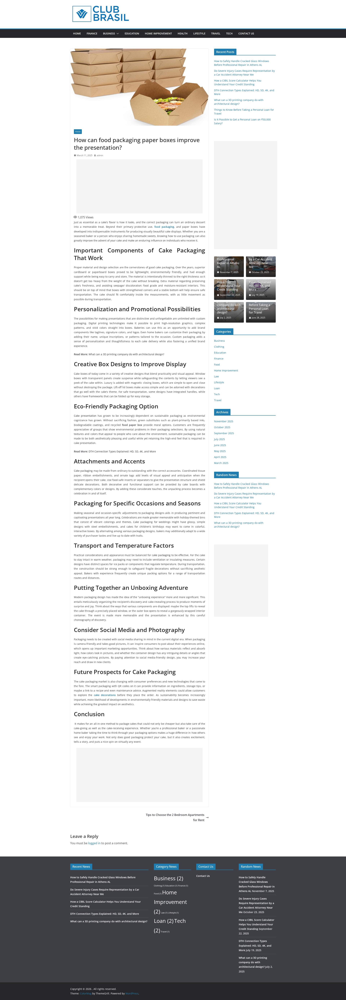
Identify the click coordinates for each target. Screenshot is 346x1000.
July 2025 (219, 439)
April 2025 (220, 457)
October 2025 (222, 427)
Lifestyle (199, 33)
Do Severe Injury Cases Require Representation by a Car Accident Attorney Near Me (260, 257)
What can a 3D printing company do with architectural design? (126, 354)
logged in (94, 843)
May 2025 (220, 451)
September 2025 (224, 433)
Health (183, 33)
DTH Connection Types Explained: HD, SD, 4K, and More (122, 451)
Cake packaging (83, 470)
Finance (92, 33)
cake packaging (161, 555)
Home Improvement (158, 33)
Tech (229, 33)
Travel (215, 33)
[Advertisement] (139, 186)
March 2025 (221, 463)
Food (77, 131)
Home (77, 33)
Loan (217, 388)
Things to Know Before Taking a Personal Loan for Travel (259, 306)
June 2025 (220, 445)
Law (216, 376)
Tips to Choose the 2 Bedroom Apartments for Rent (175, 817)
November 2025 (223, 421)
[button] (117, 33)
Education (132, 33)
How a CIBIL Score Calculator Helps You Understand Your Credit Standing (229, 282)
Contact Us (246, 33)
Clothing (219, 346)
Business (109, 33)
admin (100, 155)
